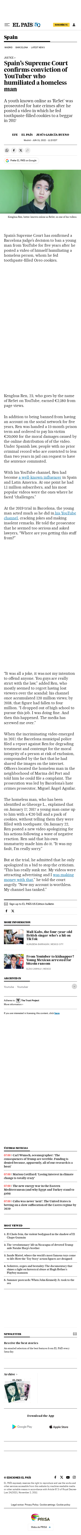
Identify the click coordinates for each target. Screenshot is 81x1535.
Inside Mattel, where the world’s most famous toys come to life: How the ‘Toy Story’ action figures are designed (41, 1257)
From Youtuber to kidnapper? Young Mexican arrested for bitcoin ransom (50, 960)
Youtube (9, 986)
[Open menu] (7, 25)
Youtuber (22, 986)
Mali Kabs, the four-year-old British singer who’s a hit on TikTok (49, 936)
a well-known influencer (40, 477)
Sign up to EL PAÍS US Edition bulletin (31, 903)
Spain (10, 37)
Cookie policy (63, 1505)
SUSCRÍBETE (61, 24)
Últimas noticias (16, 1148)
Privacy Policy (32, 1505)
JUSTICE (9, 57)
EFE (15, 134)
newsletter (12, 1334)
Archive (9, 1374)
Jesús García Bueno (52, 134)
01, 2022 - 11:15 (45, 140)
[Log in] (74, 25)
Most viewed (13, 1225)
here (57, 1013)
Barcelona (22, 47)
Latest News (38, 47)
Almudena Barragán (37, 944)
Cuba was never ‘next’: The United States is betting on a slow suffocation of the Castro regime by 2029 (40, 1204)
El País (27, 134)
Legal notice (17, 1505)
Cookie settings (47, 1505)
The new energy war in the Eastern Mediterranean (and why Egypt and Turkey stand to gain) (39, 1189)
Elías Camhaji (33, 969)
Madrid (9, 47)
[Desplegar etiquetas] (74, 986)
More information (13, 1004)
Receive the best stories (21, 1343)
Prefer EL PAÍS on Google (23, 160)
